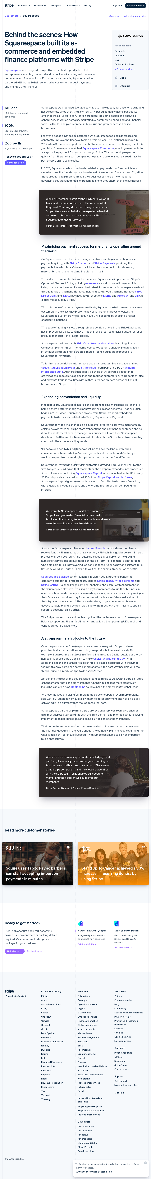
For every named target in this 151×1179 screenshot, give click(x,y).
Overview (114, 16)
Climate (45, 1020)
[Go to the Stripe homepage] (8, 991)
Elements (46, 1037)
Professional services (89, 1082)
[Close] (145, 1163)
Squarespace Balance (55, 576)
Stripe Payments (104, 263)
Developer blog (86, 1151)
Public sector (84, 1086)
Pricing (87, 5)
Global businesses (87, 1024)
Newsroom (120, 1060)
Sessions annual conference (128, 1012)
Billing (44, 1008)
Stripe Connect (78, 263)
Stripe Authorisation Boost (58, 367)
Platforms (83, 1041)
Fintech (81, 1057)
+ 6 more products (124, 69)
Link (137, 295)
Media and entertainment (91, 1074)
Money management (88, 1037)
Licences (119, 1028)
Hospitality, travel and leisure (92, 1066)
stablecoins (77, 686)
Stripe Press (120, 1065)
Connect (45, 1024)
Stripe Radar (89, 367)
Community (120, 1008)
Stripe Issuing (50, 584)
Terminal (45, 1095)
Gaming (82, 1062)
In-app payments (86, 1029)
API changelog (85, 1138)
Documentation (86, 1126)
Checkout (46, 1016)
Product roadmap (123, 1052)
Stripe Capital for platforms (115, 477)
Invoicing (45, 1049)
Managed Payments (51, 1062)
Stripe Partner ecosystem (91, 1110)
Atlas (44, 1000)
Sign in (116, 5)
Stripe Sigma (47, 1086)
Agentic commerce (87, 1004)
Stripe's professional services (95, 343)
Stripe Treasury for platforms (115, 580)
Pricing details (86, 944)
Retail (81, 1091)
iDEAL (66, 295)
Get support (120, 1080)
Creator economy (87, 1053)
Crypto (44, 1029)
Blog (116, 1004)
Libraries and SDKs (87, 1142)
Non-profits (84, 1078)
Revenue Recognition (52, 1082)
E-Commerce (84, 1012)
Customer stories (123, 1000)
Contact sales (134, 5)
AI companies (85, 1049)
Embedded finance (87, 1016)
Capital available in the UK (109, 658)
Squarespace (13, 70)
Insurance (83, 1070)
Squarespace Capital (89, 473)
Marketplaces (85, 1033)
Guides (118, 996)
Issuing (44, 1053)
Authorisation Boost (51, 1004)
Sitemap (118, 1032)
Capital (44, 1012)
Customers (12, 15)
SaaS (80, 1045)
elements (92, 283)
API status (83, 1134)
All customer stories (135, 16)
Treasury (46, 1099)
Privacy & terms (122, 1016)
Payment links (48, 1066)
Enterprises (84, 996)
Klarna (107, 295)
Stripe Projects (85, 1147)
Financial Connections (52, 1041)
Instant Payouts (96, 548)
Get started (13, 951)
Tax (43, 1091)
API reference (122, 947)
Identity (45, 1045)
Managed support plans (126, 1085)
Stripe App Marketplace (90, 1106)
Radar (44, 1078)
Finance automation (88, 1020)
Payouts (45, 1074)
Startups (82, 1000)
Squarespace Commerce (98, 148)
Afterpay (122, 295)
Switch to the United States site (93, 1171)
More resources (122, 1040)
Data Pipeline (48, 1033)
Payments (46, 1070)
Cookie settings (122, 1036)
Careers (118, 1056)
